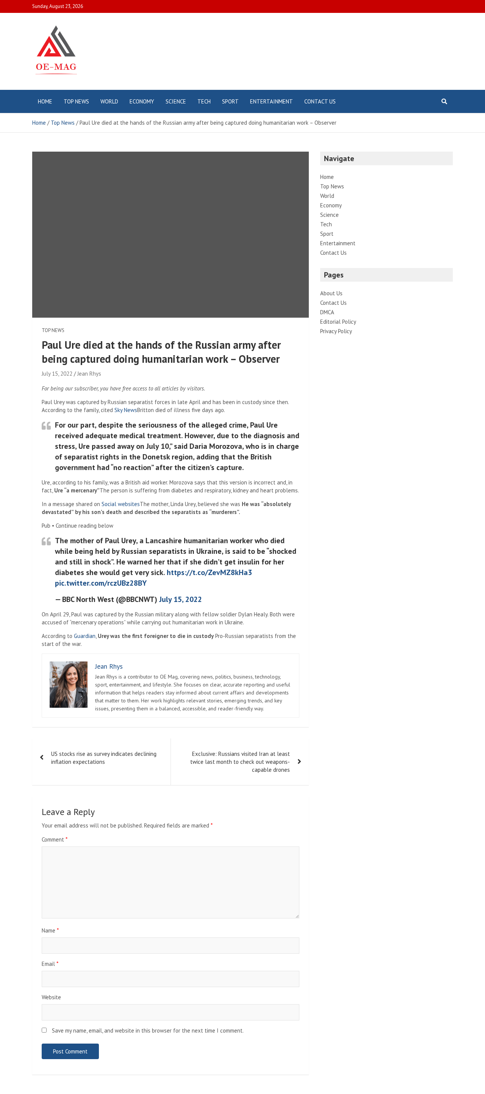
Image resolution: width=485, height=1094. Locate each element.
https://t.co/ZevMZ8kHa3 (209, 572)
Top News (76, 101)
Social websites (121, 504)
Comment (54, 839)
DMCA (327, 312)
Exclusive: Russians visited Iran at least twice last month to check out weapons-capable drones (240, 761)
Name (50, 930)
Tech (204, 101)
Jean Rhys (89, 373)
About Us (331, 293)
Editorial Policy (338, 321)
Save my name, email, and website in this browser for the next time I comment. (148, 1030)
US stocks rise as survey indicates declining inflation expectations (103, 757)
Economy (142, 101)
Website (51, 997)
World (109, 101)
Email (50, 963)
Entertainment (271, 101)
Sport (230, 101)
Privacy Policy (336, 331)
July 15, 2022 (57, 373)
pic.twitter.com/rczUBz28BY (101, 583)
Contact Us (320, 101)
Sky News (125, 410)
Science (176, 101)
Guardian (84, 635)
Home (45, 101)
